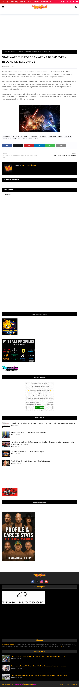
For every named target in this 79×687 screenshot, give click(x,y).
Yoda (36, 139)
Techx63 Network (46, 1)
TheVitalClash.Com (8, 645)
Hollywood (43, 136)
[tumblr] (74, 2)
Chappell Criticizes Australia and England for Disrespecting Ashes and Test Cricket (39, 675)
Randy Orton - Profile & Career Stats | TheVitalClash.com (30, 461)
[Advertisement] (39, 31)
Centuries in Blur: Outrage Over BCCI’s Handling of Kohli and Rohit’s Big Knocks (38, 656)
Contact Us (74, 684)
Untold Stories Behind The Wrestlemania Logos (27, 452)
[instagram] (71, 2)
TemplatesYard (18, 684)
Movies (60, 136)
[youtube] (77, 2)
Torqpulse (36, 1)
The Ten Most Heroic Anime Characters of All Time (28, 433)
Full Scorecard (39, 407)
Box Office (24, 136)
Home (2, 1)
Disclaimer (23, 1)
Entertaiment (33, 136)
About (29, 1)
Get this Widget (39, 410)
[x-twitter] (67, 2)
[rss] (61, 2)
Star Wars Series (28, 139)
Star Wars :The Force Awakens (11, 139)
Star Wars (68, 136)
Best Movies (11, 52)
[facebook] (64, 2)
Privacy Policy (14, 1)
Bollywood (16, 136)
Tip (7, 1)
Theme (35, 684)
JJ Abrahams (52, 136)
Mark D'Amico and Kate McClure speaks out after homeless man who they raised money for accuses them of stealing (42, 443)
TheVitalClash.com (28, 165)
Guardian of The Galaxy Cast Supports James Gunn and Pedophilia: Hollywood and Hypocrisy (43, 423)
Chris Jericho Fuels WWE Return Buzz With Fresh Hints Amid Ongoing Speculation (39, 666)
